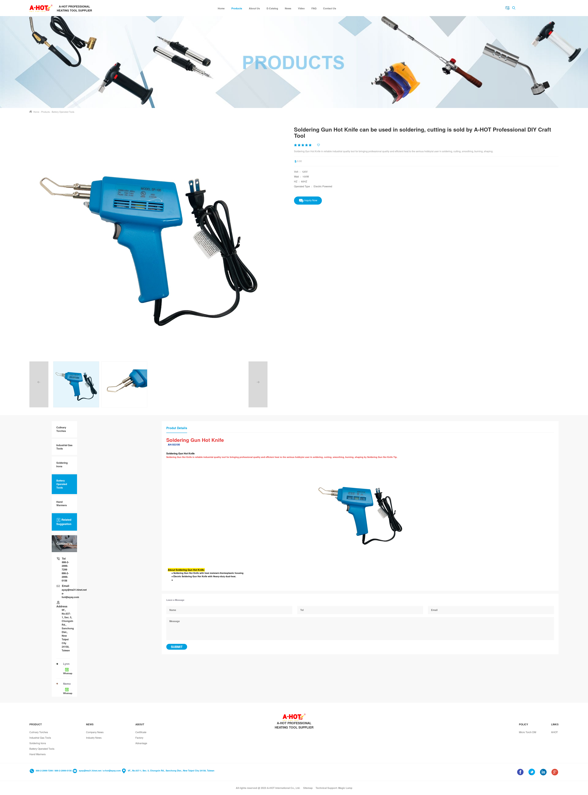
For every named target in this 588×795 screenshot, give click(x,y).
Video (301, 8)
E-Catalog (272, 8)
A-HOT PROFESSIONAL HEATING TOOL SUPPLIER (294, 725)
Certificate (140, 732)
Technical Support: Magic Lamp (334, 788)
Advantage (141, 743)
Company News (95, 732)
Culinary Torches (61, 429)
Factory (139, 737)
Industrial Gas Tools (64, 446)
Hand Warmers (61, 503)
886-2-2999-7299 (65, 565)
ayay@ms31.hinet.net (67, 589)
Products (236, 8)
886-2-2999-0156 (65, 576)
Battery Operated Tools (63, 111)
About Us (254, 8)
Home (221, 8)
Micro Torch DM (527, 732)
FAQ (313, 8)
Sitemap (308, 788)
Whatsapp (68, 673)
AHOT (554, 732)
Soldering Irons (62, 464)
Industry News (94, 737)
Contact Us (329, 8)
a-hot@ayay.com (67, 595)
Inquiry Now (310, 200)
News (288, 8)
